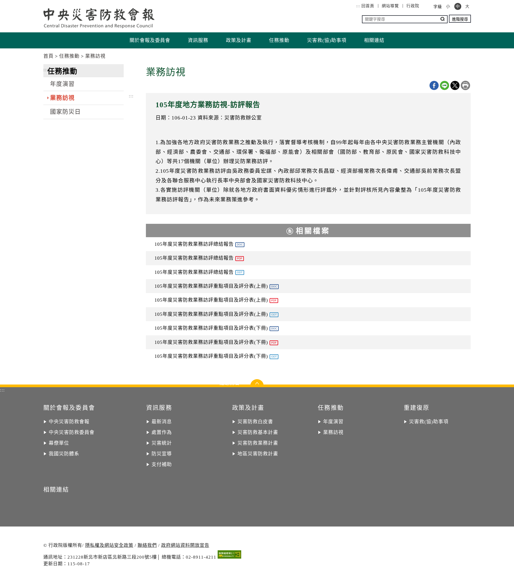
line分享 (444, 85)
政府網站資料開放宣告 (185, 545)
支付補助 (162, 464)
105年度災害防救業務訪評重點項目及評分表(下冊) (215, 328)
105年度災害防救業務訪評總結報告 (198, 244)
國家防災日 (65, 112)
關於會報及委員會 (150, 40)
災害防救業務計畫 (257, 443)
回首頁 (367, 6)
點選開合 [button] (257, 384)
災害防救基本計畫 (257, 432)
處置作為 (162, 432)
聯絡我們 (147, 545)
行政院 (412, 6)
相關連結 (374, 40)
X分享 (455, 85)
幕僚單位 (59, 443)
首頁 (48, 56)
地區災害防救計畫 (257, 453)
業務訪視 (95, 56)
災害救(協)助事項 (326, 40)
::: (358, 6)
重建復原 (417, 407)
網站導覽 (390, 6)
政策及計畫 (238, 40)
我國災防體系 (64, 453)
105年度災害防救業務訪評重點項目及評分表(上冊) (215, 286)
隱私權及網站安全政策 (109, 545)
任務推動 (279, 40)
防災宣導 (162, 453)
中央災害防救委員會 (72, 432)
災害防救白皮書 (255, 421)
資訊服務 (198, 40)
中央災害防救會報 (69, 421)
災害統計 (162, 443)
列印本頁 (465, 85)
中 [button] (458, 6)
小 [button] (448, 6)
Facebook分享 (434, 85)
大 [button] (467, 6)
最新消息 (162, 421)
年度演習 (62, 84)
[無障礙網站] (229, 555)
